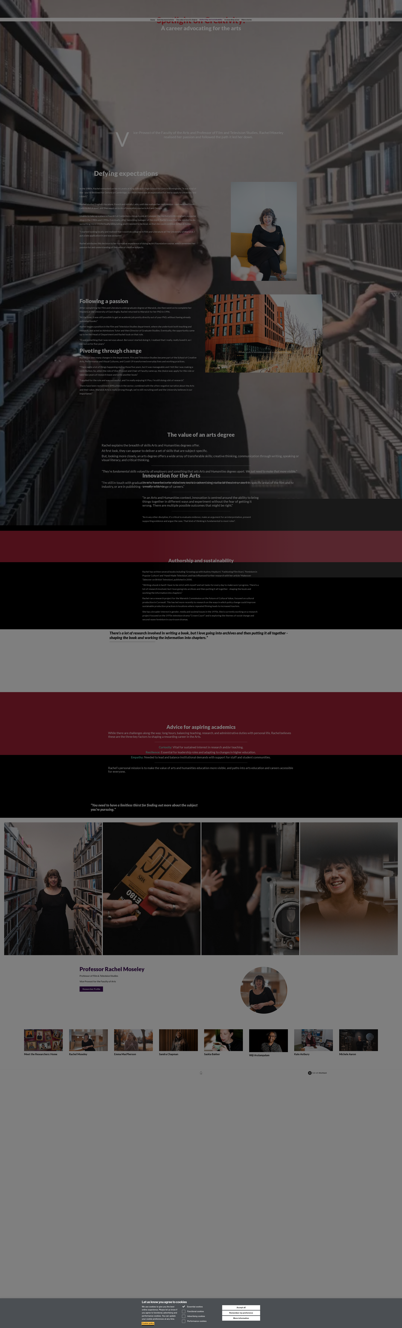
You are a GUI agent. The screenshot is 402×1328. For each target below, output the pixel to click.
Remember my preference (241, 1313)
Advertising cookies (196, 1316)
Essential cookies (195, 1306)
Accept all (241, 1307)
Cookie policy (148, 1323)
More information (241, 1318)
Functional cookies (195, 1311)
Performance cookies (197, 1321)
